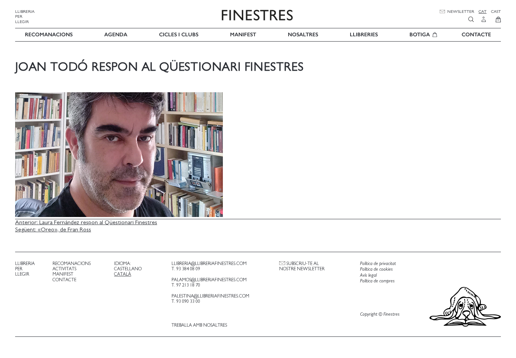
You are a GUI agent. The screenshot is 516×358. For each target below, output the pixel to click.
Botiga (419, 34)
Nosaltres (303, 34)
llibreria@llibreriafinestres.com (209, 263)
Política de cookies (376, 269)
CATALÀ (122, 274)
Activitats (64, 269)
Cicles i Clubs (178, 34)
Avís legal (368, 275)
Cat (483, 11)
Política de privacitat (378, 263)
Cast (496, 11)
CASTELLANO (128, 269)
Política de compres (377, 281)
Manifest (243, 34)
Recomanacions (49, 34)
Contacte (476, 34)
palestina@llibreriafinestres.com (210, 296)
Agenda (115, 34)
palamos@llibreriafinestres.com (209, 279)
